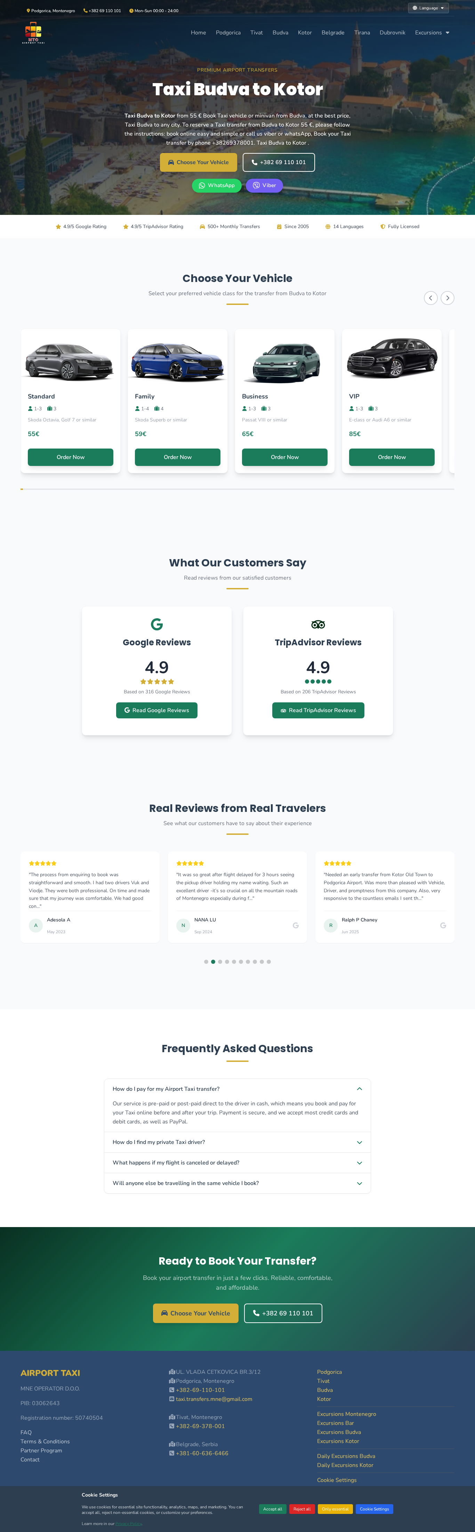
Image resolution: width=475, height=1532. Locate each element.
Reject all (302, 1509)
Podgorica (228, 33)
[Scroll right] (447, 298)
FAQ (26, 1432)
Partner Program (41, 1450)
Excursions (429, 33)
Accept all (272, 1509)
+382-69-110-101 (200, 1390)
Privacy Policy (128, 1523)
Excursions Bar (335, 1423)
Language (428, 8)
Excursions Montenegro (346, 1414)
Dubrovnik (392, 33)
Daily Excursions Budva (346, 1456)
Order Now (71, 457)
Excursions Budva (339, 1432)
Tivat (256, 33)
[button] (206, 962)
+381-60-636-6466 (202, 1453)
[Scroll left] (431, 298)
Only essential (335, 1509)
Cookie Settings (374, 1509)
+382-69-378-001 (200, 1426)
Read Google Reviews (160, 710)
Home (198, 33)
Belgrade (333, 33)
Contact (30, 1460)
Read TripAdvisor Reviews (322, 710)
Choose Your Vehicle (203, 162)
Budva (280, 33)
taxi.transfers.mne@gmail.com (214, 1399)
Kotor (305, 33)
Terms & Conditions (45, 1441)
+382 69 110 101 (283, 162)
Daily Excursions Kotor (345, 1465)
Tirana (362, 33)
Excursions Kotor (338, 1441)
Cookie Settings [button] (337, 1480)
